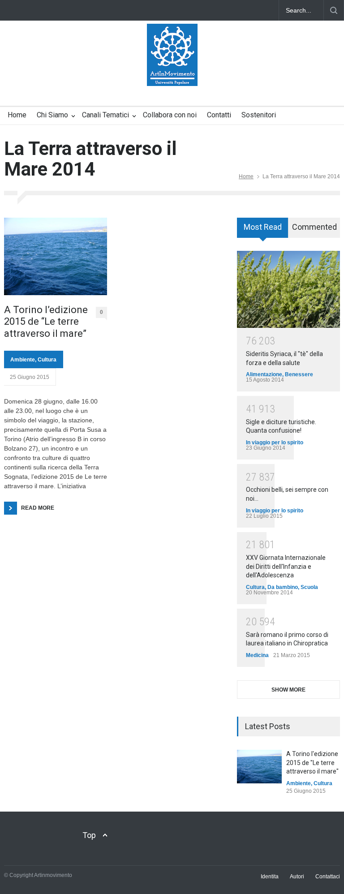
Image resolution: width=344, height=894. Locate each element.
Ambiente (22, 360)
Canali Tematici (105, 115)
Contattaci (327, 876)
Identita (270, 876)
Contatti (219, 115)
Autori (297, 876)
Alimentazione (264, 374)
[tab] (262, 231)
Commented (314, 227)
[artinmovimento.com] (172, 71)
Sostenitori (258, 115)
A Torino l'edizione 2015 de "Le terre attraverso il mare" (312, 762)
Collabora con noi (170, 115)
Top (89, 835)
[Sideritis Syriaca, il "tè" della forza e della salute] (288, 289)
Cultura (47, 360)
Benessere (299, 374)
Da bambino (282, 587)
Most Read (263, 227)
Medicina (257, 655)
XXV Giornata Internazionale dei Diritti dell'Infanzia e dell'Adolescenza (286, 566)
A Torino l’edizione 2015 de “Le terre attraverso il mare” (46, 321)
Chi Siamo (52, 115)
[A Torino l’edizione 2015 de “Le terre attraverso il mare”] (55, 256)
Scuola (309, 587)
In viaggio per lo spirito (274, 442)
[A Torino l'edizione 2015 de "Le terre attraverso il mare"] (259, 766)
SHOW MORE (288, 690)
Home (17, 115)
